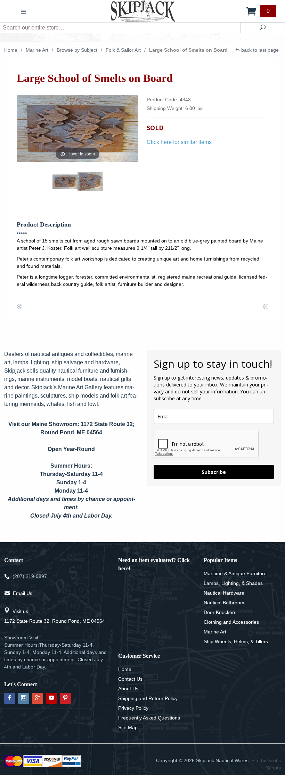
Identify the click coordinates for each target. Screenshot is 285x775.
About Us (128, 688)
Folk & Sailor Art (123, 50)
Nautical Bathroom (224, 602)
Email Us (22, 593)
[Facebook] (9, 698)
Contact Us (130, 679)
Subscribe (214, 472)
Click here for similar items (179, 142)
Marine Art (37, 50)
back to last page (259, 50)
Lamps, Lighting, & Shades (233, 583)
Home (10, 50)
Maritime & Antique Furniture (235, 573)
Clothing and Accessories (231, 622)
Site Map (128, 727)
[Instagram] (23, 698)
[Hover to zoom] (77, 128)
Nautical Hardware (224, 593)
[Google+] (37, 698)
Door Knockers (220, 612)
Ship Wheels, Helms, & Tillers (236, 641)
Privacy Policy (133, 708)
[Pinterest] (65, 698)
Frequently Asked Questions (149, 718)
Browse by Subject (77, 50)
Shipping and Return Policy (148, 698)
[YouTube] (51, 698)
